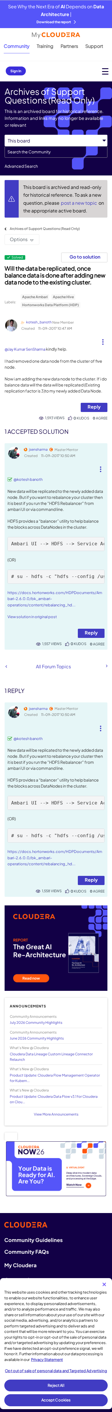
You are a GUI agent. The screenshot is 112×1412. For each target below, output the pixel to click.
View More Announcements (56, 1114)
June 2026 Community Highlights (37, 1038)
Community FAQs (26, 1251)
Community (17, 46)
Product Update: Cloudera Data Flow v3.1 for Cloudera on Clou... (54, 1099)
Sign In (15, 71)
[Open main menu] (105, 71)
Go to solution (84, 257)
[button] (103, 339)
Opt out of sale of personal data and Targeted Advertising (56, 1370)
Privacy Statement (47, 1359)
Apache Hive (63, 297)
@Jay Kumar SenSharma (25, 349)
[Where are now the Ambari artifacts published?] (106, 666)
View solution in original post (32, 616)
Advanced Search (21, 166)
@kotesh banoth (28, 479)
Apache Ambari (35, 297)
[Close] (104, 1284)
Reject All (56, 1385)
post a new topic (79, 203)
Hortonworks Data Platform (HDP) (50, 305)
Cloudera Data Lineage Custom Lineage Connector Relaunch (51, 1057)
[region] (56, 1343)
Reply (94, 407)
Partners (69, 46)
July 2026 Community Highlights (36, 1022)
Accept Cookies (56, 1400)
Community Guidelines (33, 1240)
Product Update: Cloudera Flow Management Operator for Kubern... (55, 1078)
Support (94, 46)
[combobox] (56, 152)
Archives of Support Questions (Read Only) (45, 228)
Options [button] (19, 239)
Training (45, 46)
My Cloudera (20, 1265)
